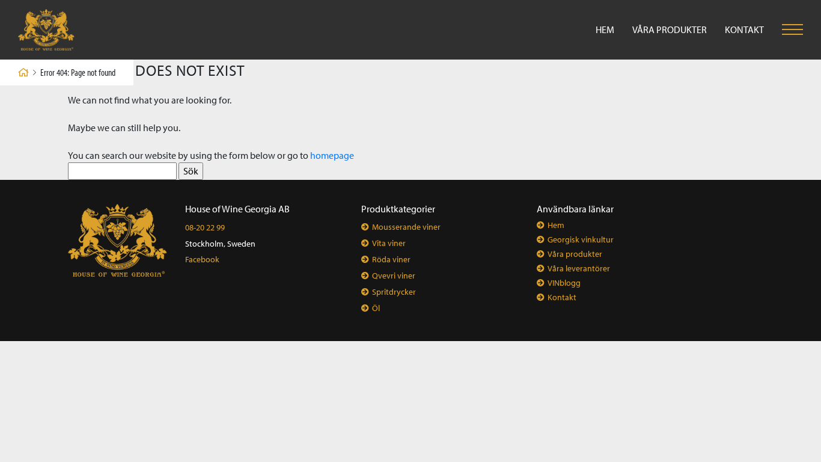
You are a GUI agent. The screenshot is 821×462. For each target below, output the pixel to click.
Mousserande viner (406, 226)
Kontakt (744, 29)
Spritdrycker (394, 291)
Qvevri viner (393, 275)
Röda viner (391, 259)
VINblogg (564, 282)
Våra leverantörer (579, 268)
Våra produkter (669, 29)
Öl (376, 308)
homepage (332, 155)
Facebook (202, 259)
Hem (605, 29)
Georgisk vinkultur (581, 239)
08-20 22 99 (205, 227)
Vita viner (389, 243)
